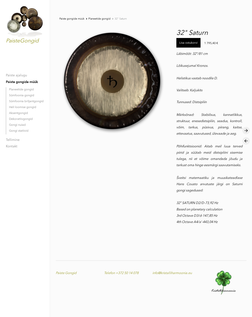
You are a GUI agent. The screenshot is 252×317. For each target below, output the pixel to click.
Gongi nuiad (17, 125)
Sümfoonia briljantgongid (26, 101)
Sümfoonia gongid (21, 95)
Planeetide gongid (21, 89)
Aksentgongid (18, 113)
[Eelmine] (246, 141)
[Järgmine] (246, 130)
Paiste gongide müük (22, 82)
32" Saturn (121, 18)
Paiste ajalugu (16, 75)
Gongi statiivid (18, 130)
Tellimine (13, 140)
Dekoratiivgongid (21, 119)
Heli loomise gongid (22, 107)
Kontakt (11, 146)
